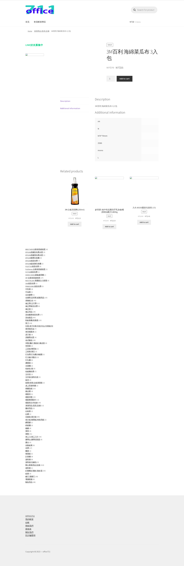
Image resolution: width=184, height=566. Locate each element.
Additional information (70, 108)
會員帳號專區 (40, 22)
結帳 (27, 522)
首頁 (27, 22)
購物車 (28, 529)
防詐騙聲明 (30, 535)
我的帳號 (29, 519)
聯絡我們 (29, 526)
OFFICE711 (30, 516)
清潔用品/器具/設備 (41, 31)
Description (65, 101)
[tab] (74, 101)
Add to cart (125, 78)
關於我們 (29, 532)
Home (30, 31)
